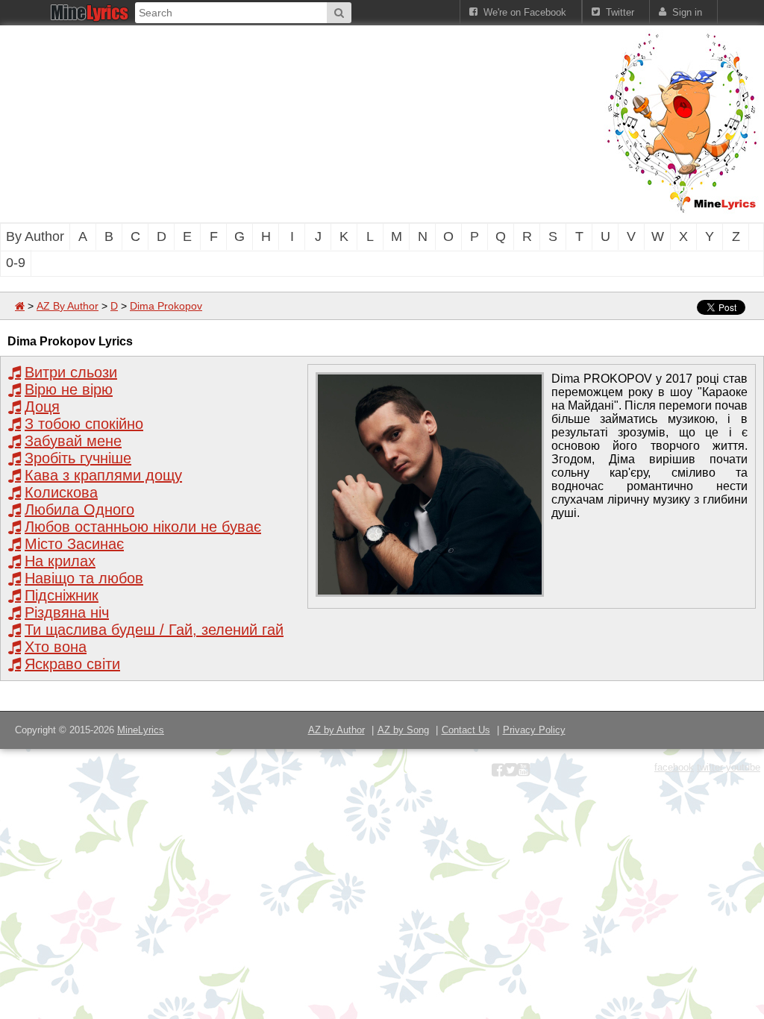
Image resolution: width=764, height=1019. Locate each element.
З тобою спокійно (84, 424)
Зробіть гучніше (78, 458)
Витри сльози (71, 372)
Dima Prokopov (166, 306)
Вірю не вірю (69, 389)
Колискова (61, 492)
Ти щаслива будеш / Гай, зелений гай (154, 629)
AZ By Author (67, 306)
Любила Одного (79, 509)
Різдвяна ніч (67, 612)
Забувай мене (73, 441)
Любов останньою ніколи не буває (143, 526)
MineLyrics (140, 730)
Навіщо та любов (84, 578)
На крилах (60, 561)
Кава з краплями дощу (103, 475)
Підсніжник (61, 595)
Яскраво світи (72, 664)
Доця (42, 406)
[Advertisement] (254, 122)
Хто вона (56, 647)
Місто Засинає (74, 544)
